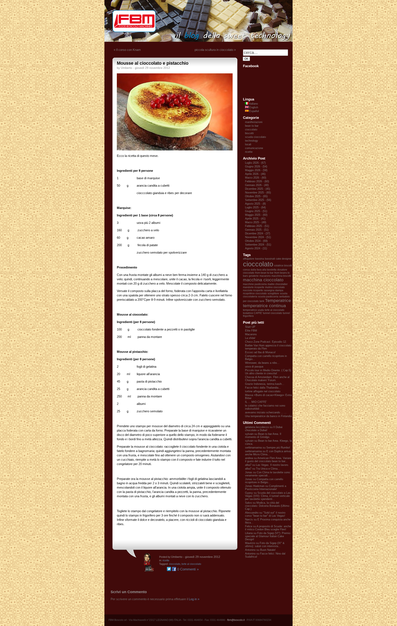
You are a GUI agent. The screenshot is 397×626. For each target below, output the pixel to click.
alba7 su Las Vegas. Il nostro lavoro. (267, 464)
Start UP (250, 326)
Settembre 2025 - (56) (258, 200)
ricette (166, 560)
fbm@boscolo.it (236, 620)
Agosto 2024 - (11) (256, 248)
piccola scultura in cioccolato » (215, 49)
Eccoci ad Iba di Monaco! (260, 352)
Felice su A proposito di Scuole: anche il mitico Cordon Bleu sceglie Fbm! (268, 528)
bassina (259, 258)
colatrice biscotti (283, 265)
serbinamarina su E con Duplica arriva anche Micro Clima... (268, 453)
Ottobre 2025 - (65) (256, 196)
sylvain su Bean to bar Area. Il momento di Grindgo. (263, 435)
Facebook (174, 569)
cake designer (284, 258)
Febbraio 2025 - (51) (257, 226)
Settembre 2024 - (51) (258, 244)
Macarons (251, 334)
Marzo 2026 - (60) (255, 177)
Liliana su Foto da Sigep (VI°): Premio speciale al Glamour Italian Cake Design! (267, 536)
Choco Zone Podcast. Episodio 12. (266, 341)
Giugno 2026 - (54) (256, 166)
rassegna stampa (273, 290)
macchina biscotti (281, 275)
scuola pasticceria (268, 296)
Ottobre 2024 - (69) (256, 240)
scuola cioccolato (255, 136)
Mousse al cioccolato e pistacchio (152, 63)
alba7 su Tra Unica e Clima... (262, 468)
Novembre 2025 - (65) (258, 192)
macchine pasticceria (255, 284)
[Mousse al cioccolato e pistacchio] (175, 149)
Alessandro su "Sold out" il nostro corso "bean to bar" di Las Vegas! (265, 514)
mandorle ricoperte (253, 287)
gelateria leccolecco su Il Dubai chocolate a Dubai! (263, 429)
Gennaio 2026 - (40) (257, 185)
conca (246, 269)
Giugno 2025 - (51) (256, 211)
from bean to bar (264, 272)
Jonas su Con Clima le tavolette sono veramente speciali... (267, 474)
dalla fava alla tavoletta (263, 269)
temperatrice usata (253, 310)
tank (261, 301)
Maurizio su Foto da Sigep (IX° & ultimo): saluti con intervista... (265, 544)
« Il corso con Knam (127, 49)
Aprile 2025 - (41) (255, 218)
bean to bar (251, 125)
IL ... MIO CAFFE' (256, 401)
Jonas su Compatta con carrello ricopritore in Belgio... (264, 481)
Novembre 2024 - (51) (258, 237)
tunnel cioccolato (272, 313)
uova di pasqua (254, 366)
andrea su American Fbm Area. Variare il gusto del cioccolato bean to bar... (268, 460)
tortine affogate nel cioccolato (262, 391)
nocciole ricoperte (253, 290)
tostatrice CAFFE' (252, 313)
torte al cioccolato (191, 564)
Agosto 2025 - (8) (255, 203)
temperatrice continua (264, 305)
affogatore (248, 258)
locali (248, 144)
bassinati (270, 258)
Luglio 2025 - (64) (255, 207)
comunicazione (254, 148)
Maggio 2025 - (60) (256, 214)
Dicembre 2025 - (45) (257, 188)
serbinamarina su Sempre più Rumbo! (267, 447)
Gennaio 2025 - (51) (257, 229)
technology (251, 140)
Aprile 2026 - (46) (255, 173)
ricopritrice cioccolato (255, 293)
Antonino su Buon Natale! (260, 549)
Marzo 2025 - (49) (255, 222)
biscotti (249, 133)
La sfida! (250, 338)
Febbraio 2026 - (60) (257, 181)
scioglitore (273, 293)
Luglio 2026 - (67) (255, 162)
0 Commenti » (188, 569)
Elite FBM (251, 330)
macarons (265, 275)
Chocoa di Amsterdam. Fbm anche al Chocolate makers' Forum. (267, 379)
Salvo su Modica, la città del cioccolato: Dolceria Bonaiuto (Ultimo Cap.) (267, 505)
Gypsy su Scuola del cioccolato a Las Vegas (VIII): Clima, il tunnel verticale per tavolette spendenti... (268, 496)
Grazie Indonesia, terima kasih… (264, 383)
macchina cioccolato (263, 279)
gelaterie (254, 275)
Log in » (194, 599)
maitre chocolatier (278, 284)
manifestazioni (253, 122)
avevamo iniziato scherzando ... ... (266, 412)
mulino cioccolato (275, 287)
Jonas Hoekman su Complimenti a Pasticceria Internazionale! (265, 487)
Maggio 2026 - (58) (256, 170)
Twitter (169, 569)
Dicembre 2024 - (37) (257, 233)
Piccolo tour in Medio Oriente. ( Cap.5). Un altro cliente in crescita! (268, 372)
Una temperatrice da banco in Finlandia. (269, 416)
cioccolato (174, 564)
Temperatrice (278, 300)
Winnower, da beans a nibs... (262, 362)
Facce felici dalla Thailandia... (263, 387)
